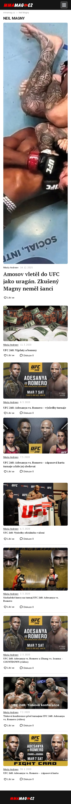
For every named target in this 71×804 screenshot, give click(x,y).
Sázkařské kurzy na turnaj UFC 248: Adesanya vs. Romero (31, 599)
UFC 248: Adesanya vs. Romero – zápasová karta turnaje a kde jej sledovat (33, 464)
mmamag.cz (9, 13)
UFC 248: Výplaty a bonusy (20, 350)
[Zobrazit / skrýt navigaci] (64, 5)
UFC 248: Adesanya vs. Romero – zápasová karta (30, 773)
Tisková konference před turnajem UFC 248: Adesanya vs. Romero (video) (34, 717)
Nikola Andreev (10, 344)
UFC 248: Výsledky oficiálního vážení (24, 532)
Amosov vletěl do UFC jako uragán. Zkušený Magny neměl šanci (31, 281)
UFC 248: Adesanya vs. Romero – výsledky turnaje (34, 407)
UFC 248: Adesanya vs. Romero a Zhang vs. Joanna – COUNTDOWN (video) (33, 660)
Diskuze (28, 355)
